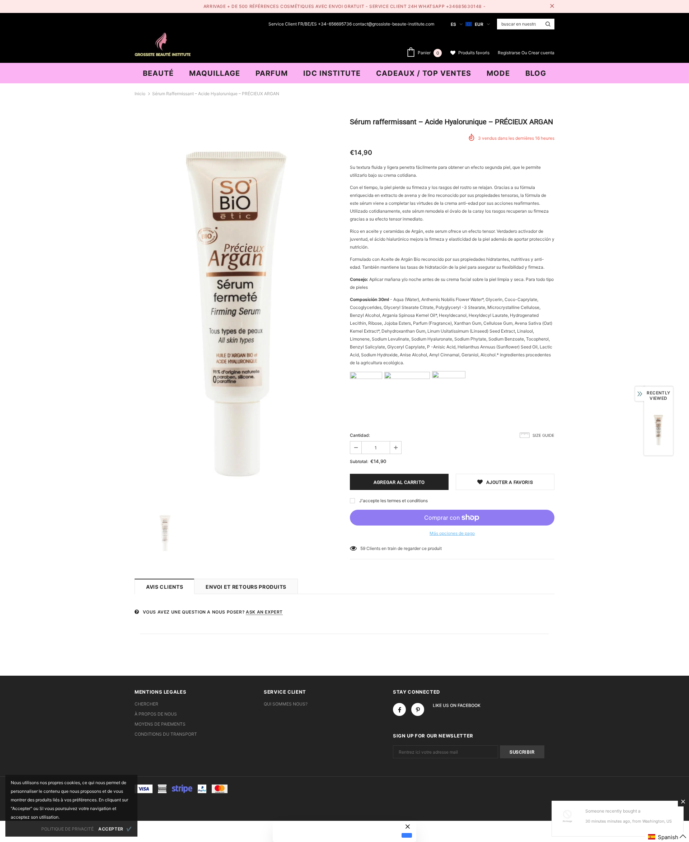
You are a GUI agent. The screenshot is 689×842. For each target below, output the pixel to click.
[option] (237, 310)
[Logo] (163, 43)
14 (362, 548)
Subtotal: (359, 461)
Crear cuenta (541, 52)
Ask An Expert (264, 612)
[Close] (683, 801)
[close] (552, 6)
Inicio (140, 93)
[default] (407, 835)
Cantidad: (360, 435)
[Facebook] (399, 709)
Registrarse (509, 52)
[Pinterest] (417, 709)
